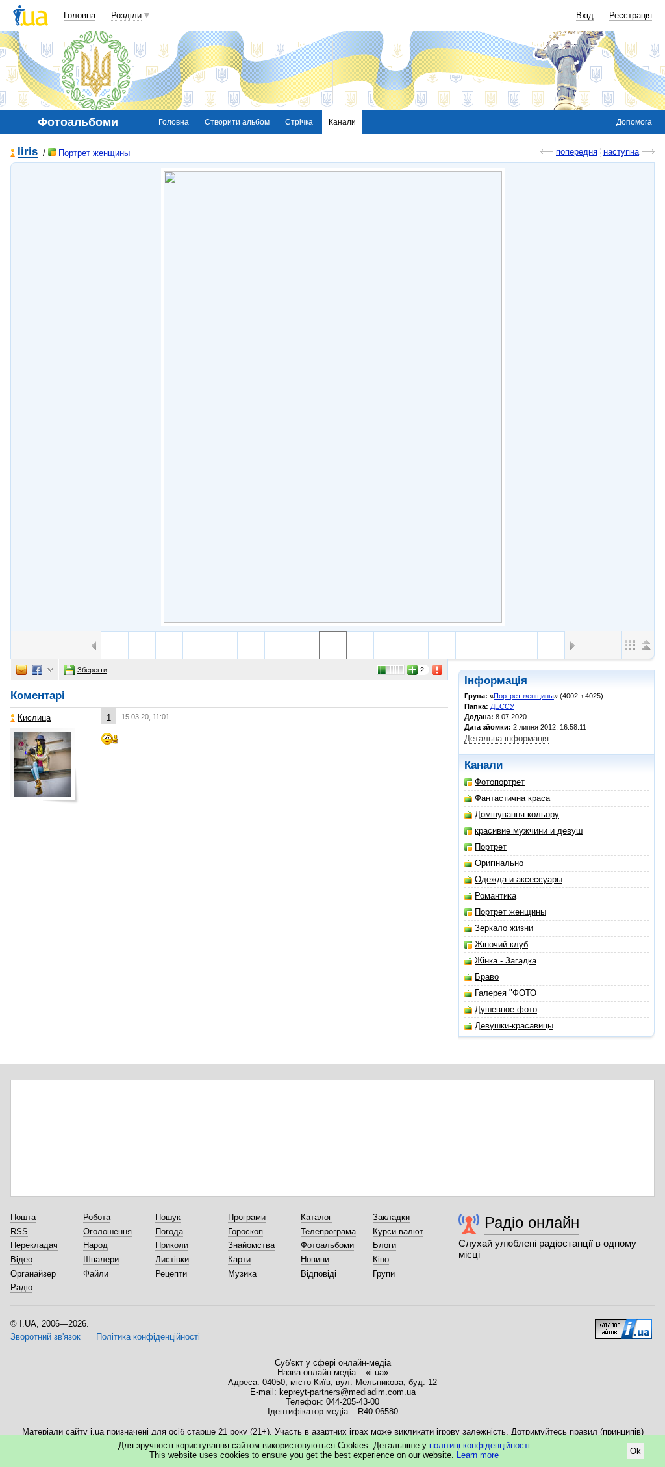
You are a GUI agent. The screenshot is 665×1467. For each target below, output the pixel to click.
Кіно (381, 1259)
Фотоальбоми (327, 1245)
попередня (576, 152)
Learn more (478, 1455)
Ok (635, 1451)
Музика (242, 1274)
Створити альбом (237, 122)
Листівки (172, 1259)
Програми (247, 1217)
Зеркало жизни (504, 928)
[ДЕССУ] (333, 397)
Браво (487, 977)
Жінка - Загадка (505, 960)
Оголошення (107, 1231)
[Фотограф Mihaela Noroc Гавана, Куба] (115, 645)
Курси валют (398, 1231)
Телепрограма (328, 1231)
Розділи (126, 15)
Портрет (491, 847)
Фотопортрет (500, 782)
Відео (21, 1259)
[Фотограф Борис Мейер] (469, 645)
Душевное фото (506, 1009)
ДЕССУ (502, 706)
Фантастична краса (512, 798)
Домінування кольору (517, 814)
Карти (239, 1259)
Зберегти (92, 670)
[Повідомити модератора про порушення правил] (437, 670)
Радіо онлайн (531, 1222)
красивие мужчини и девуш (529, 831)
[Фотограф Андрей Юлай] (306, 645)
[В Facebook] (37, 670)
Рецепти (171, 1274)
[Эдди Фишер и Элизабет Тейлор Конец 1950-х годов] (551, 645)
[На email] (21, 670)
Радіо (21, 1287)
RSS (19, 1231)
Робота (96, 1217)
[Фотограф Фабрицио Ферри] (169, 645)
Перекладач (34, 1245)
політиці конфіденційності (479, 1445)
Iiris (28, 152)
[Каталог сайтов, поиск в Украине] (623, 1324)
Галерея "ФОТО (505, 993)
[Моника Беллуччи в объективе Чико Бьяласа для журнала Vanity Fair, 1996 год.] (142, 645)
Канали (342, 122)
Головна (79, 15)
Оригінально (499, 863)
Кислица (34, 717)
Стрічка (299, 122)
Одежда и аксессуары (518, 879)
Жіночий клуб (501, 944)
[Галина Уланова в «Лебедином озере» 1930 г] (224, 645)
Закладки (391, 1217)
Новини (315, 1259)
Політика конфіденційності (148, 1337)
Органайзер (33, 1274)
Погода (169, 1231)
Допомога (634, 122)
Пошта (23, 1217)
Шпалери (101, 1259)
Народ (95, 1245)
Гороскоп (245, 1231)
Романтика (495, 895)
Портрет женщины (94, 153)
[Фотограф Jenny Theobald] (251, 645)
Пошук (168, 1217)
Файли (95, 1274)
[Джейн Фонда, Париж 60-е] (196, 645)
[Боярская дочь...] (360, 645)
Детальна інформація (506, 738)
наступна (621, 152)
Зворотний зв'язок (45, 1337)
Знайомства (251, 1245)
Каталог (316, 1217)
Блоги (384, 1245)
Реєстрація (630, 15)
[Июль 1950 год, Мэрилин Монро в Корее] (415, 645)
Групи (384, 1274)
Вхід (585, 15)
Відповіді (318, 1274)
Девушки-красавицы (514, 1025)
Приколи (171, 1245)
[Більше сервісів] (50, 670)
